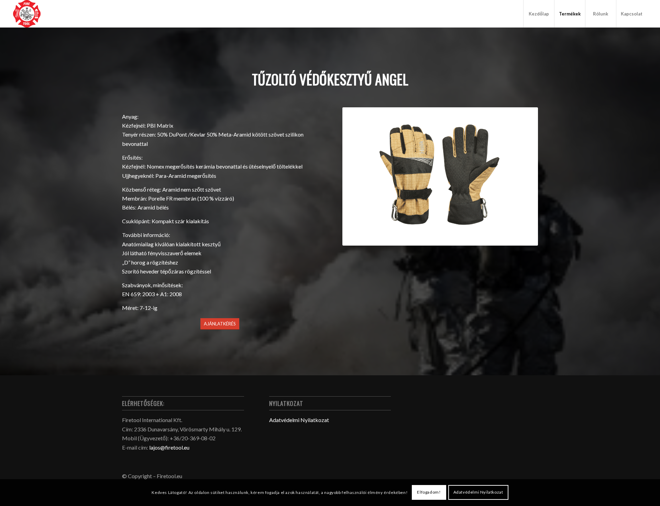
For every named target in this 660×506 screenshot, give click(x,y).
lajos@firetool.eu (169, 447)
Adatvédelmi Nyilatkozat (299, 420)
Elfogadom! (429, 492)
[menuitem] (538, 14)
